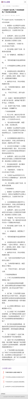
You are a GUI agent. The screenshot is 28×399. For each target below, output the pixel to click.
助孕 (4, 6)
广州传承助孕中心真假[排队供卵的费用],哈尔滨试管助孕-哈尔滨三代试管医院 (14, 381)
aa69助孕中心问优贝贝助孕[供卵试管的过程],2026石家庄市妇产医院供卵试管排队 (14, 386)
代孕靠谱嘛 (8, 6)
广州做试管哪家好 (15, 6)
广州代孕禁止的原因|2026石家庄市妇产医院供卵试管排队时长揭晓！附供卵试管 (14, 377)
